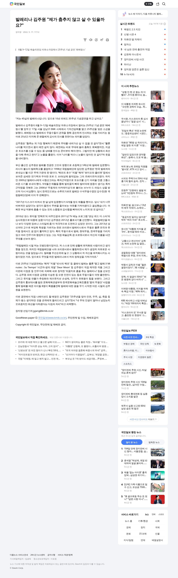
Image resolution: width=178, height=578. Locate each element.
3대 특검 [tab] (150, 337)
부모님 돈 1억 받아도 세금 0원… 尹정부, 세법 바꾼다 (87, 358)
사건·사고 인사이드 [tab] (132, 337)
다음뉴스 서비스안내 (19, 554)
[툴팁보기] (165, 24)
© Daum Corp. (17, 568)
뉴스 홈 (128, 520)
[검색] (164, 3)
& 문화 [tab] (157, 343)
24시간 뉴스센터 (37, 554)
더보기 (142, 419)
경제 (128, 527)
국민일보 (19, 3)
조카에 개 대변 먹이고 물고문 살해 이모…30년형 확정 (39, 342)
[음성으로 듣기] (90, 40)
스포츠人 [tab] (127, 363)
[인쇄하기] (107, 40)
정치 (143, 527)
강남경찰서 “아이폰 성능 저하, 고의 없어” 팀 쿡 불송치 (39, 346)
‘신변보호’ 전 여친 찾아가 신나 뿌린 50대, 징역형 (39, 350)
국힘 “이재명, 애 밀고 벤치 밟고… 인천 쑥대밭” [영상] (39, 358)
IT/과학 (143, 533)
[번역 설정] (96, 40)
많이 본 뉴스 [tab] (132, 442)
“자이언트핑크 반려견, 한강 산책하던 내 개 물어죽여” (39, 354)
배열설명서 (157, 540)
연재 (143, 540)
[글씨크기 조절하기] (102, 40)
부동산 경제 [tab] (128, 343)
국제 (157, 527)
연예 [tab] (153, 514)
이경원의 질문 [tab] (144, 357)
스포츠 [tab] (161, 514)
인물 (157, 533)
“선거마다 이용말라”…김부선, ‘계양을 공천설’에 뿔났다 (87, 354)
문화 (128, 533)
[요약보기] (85, 40)
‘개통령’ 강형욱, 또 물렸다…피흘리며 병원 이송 (87, 346)
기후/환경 (143, 520)
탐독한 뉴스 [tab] (154, 442)
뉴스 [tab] (147, 514)
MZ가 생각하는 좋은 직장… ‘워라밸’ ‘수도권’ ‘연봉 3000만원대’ (87, 342)
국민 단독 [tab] (144, 343)
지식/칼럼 (128, 540)
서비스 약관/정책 (65, 554)
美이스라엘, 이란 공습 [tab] (132, 350)
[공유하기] (157, 3)
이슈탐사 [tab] (150, 350)
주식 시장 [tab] (127, 357)
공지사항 (51, 554)
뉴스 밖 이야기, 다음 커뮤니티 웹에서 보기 (148, 13)
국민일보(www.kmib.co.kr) (52, 317)
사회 (157, 520)
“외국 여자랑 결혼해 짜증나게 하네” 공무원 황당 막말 (87, 350)
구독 (150, 3)
